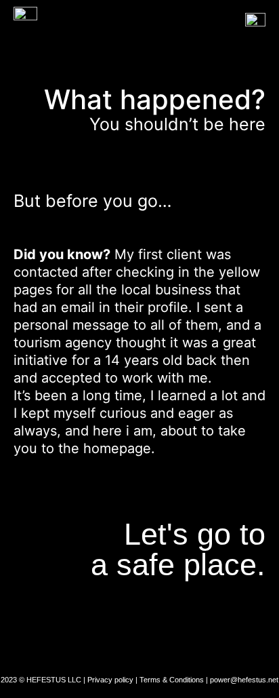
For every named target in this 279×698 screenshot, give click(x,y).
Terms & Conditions (172, 680)
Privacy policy (110, 680)
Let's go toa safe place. (178, 549)
